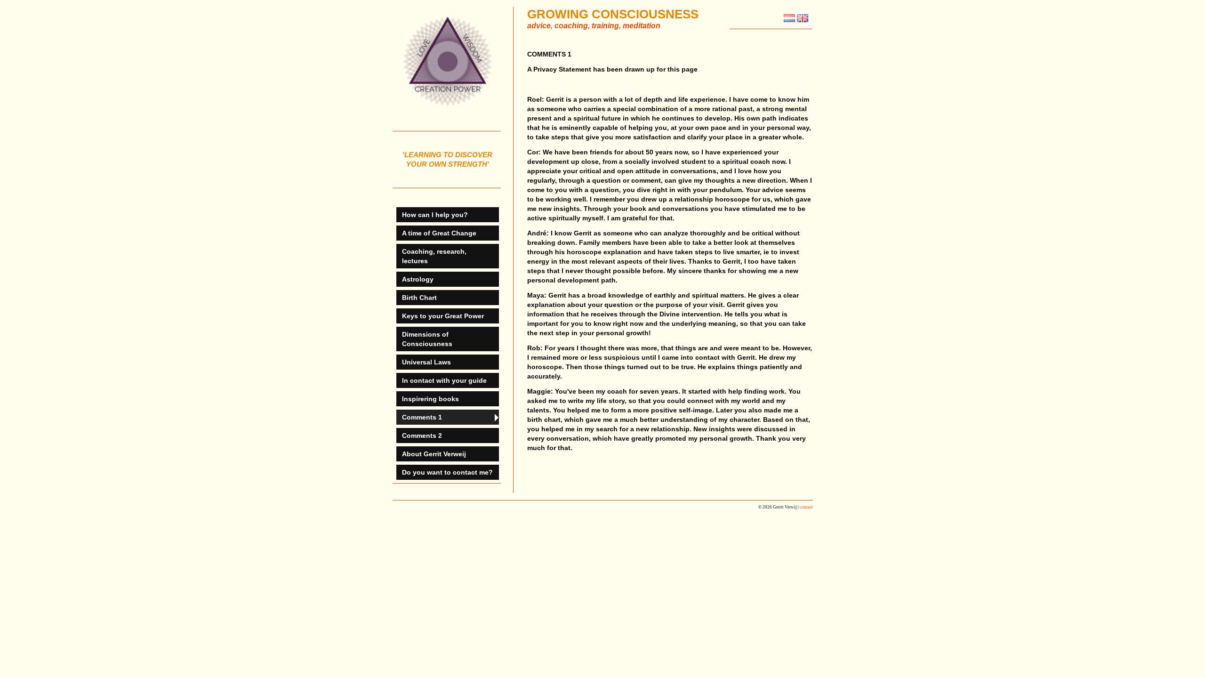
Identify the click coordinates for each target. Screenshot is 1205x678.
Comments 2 (422, 435)
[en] (802, 20)
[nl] (789, 20)
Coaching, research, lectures (434, 256)
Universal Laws (426, 362)
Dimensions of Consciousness (427, 339)
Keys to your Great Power (443, 316)
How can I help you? (435, 214)
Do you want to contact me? (447, 472)
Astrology (418, 279)
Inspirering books (430, 399)
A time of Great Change (439, 233)
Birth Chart (419, 297)
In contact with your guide (444, 380)
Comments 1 (422, 417)
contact (806, 507)
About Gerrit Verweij (434, 454)
